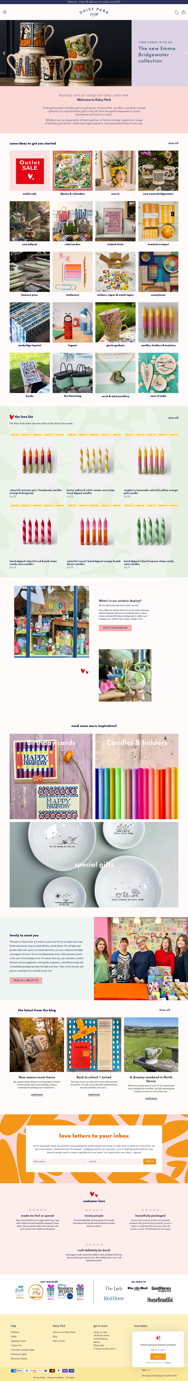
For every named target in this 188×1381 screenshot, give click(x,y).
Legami (72, 345)
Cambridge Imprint (29, 345)
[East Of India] (158, 373)
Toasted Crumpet (158, 244)
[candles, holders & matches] (158, 322)
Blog (55, 1336)
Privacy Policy (39, 1378)
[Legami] (73, 322)
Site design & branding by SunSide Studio (159, 1376)
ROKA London (72, 244)
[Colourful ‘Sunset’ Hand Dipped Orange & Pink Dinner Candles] (94, 531)
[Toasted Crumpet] (158, 221)
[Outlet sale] (30, 171)
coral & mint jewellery (115, 396)
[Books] (30, 373)
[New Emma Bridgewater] (158, 171)
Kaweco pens (29, 295)
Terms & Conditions (55, 1378)
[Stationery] (73, 272)
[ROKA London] (73, 221)
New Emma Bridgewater (158, 194)
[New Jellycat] (30, 221)
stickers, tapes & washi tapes (115, 295)
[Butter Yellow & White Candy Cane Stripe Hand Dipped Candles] (94, 460)
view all (173, 143)
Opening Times (18, 1341)
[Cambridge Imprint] (30, 322)
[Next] (184, 53)
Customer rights (19, 1354)
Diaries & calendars (72, 194)
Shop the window (115, 628)
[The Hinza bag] (73, 373)
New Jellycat (29, 244)
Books (30, 396)
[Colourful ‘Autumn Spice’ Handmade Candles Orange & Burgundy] (37, 460)
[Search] (177, 13)
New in (115, 194)
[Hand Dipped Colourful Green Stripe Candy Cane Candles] (151, 531)
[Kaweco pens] (30, 272)
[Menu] (5, 12)
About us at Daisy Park (64, 1332)
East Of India (158, 396)
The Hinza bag (72, 396)
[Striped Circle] (115, 221)
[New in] (115, 171)
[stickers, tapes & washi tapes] (115, 272)
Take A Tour (59, 1341)
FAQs (14, 1336)
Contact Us (16, 1345)
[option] (94, 53)
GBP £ (144, 1370)
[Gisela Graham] (115, 322)
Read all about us (26, 980)
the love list (24, 417)
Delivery (15, 1332)
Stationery (72, 295)
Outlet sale (29, 194)
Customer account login (22, 1349)
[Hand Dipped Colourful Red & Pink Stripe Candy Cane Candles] (37, 531)
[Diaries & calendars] (73, 171)
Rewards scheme (19, 1358)
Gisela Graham (115, 345)
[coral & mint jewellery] (115, 373)
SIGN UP (149, 1161)
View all (164, 1010)
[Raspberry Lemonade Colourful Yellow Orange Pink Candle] (151, 460)
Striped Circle (115, 244)
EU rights (70, 1378)
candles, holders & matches (158, 345)
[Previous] (4, 53)
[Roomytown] (158, 272)
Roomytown (158, 295)
